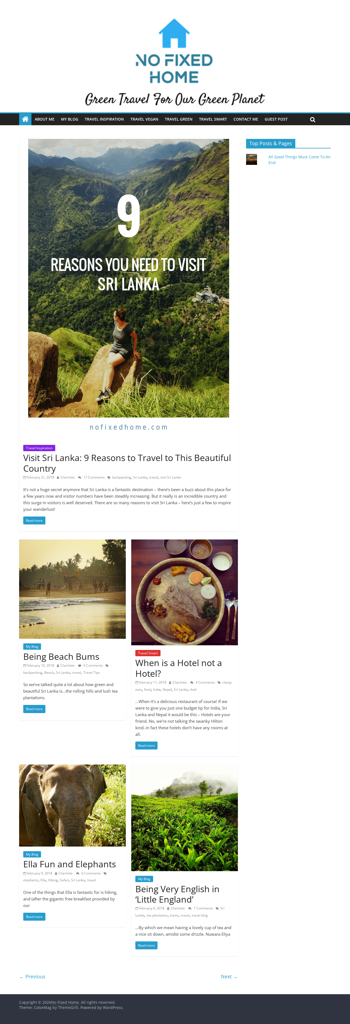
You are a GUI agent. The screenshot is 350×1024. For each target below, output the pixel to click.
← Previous (32, 976)
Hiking (53, 880)
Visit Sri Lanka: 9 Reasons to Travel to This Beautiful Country (127, 463)
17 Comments (94, 477)
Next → (229, 976)
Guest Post (276, 119)
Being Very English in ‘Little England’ (177, 894)
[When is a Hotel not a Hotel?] (184, 543)
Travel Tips (91, 672)
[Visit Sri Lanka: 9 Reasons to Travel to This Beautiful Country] (128, 142)
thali (193, 689)
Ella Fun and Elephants (69, 864)
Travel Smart (213, 119)
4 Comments (205, 682)
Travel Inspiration (104, 119)
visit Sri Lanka (170, 477)
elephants (30, 880)
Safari (64, 880)
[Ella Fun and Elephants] (72, 768)
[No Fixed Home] (175, 16)
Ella (43, 880)
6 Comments (91, 873)
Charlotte (67, 477)
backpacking (121, 477)
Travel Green (178, 119)
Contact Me (246, 119)
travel (153, 477)
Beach (49, 672)
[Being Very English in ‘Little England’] (184, 768)
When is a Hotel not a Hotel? (178, 668)
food (147, 689)
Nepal (167, 689)
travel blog (200, 915)
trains (174, 915)
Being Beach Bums (61, 656)
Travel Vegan (144, 119)
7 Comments (203, 908)
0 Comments (93, 665)
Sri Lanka (140, 477)
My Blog (69, 119)
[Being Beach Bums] (72, 543)
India (157, 689)
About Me (44, 119)
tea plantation (157, 915)
